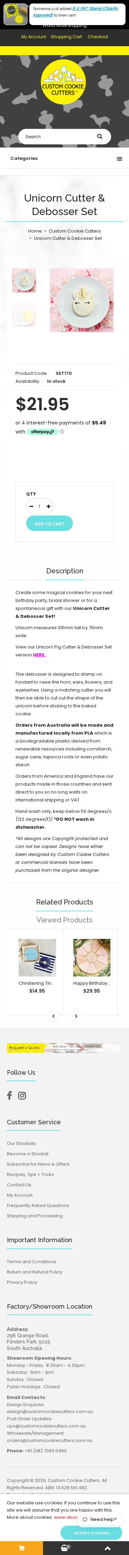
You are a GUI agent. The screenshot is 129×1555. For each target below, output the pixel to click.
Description (64, 571)
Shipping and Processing (35, 1216)
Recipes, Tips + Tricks (30, 1174)
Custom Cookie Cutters (75, 231)
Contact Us (19, 1184)
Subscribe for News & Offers (38, 1164)
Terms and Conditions (31, 1261)
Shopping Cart (66, 37)
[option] (82, 300)
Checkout (98, 37)
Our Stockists (21, 1143)
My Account (33, 37)
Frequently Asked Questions (38, 1205)
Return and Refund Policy (34, 1272)
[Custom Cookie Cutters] (64, 109)
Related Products (64, 902)
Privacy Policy (22, 1282)
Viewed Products (64, 920)
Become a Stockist (28, 1153)
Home (35, 231)
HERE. (39, 655)
